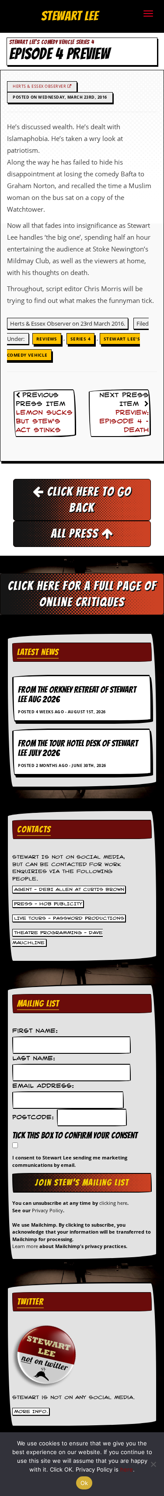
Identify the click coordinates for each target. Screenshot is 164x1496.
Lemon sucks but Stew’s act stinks (44, 421)
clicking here (113, 1203)
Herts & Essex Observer (40, 86)
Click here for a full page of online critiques (82, 594)
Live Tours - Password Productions (69, 918)
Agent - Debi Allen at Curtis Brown (69, 889)
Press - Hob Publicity (48, 903)
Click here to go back (87, 499)
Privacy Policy (47, 1210)
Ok (84, 1482)
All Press (76, 533)
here (126, 1469)
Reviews (46, 339)
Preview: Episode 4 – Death (124, 421)
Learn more (25, 1246)
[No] (153, 1464)
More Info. (31, 1412)
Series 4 (80, 339)
